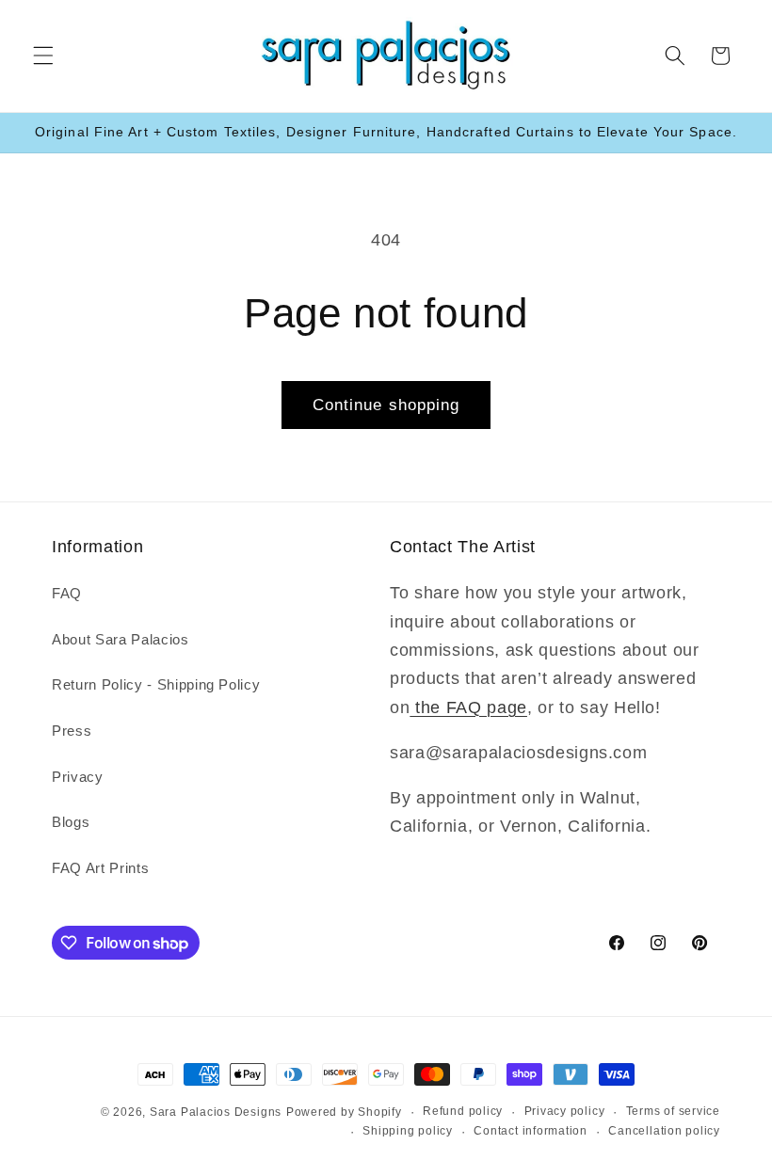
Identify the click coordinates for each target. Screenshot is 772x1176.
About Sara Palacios (120, 639)
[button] (43, 55)
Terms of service (673, 1111)
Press (71, 731)
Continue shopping (386, 404)
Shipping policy (407, 1130)
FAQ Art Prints (100, 868)
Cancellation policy (664, 1130)
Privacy (78, 777)
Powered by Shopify (344, 1112)
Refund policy (463, 1111)
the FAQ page (468, 707)
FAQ (67, 593)
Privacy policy (564, 1111)
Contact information (530, 1130)
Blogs (70, 822)
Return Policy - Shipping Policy (156, 684)
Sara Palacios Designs (215, 1112)
